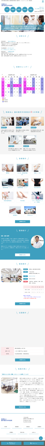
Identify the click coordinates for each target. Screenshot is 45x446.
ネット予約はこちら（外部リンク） (8, 49)
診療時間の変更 (11, 51)
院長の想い (22, 432)
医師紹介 (18, 9)
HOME (7, 9)
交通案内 (30, 9)
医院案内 (13, 9)
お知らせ (34, 432)
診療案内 (24, 9)
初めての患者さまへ (12, 41)
